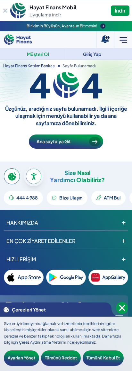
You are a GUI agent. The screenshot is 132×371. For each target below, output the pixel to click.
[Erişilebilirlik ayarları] (34, 176)
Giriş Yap (92, 54)
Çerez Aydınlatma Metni (40, 342)
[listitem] (24, 277)
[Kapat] (5, 10)
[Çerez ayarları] (12, 176)
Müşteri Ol (38, 54)
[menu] (123, 39)
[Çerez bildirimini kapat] (122, 308)
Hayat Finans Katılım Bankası (29, 65)
